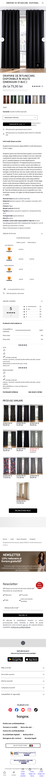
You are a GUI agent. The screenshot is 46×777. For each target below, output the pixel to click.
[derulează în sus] (23, 643)
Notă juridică (28, 735)
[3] (18, 69)
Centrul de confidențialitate (13, 731)
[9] (33, 69)
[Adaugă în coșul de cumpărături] (37, 65)
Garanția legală (30, 738)
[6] (25, 69)
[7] (28, 69)
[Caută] (43, 3)
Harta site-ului (26, 727)
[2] (15, 69)
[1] (13, 69)
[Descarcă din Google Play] (15, 659)
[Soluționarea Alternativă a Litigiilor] (23, 754)
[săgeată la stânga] (2, 39)
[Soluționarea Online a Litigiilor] (23, 762)
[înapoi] (3, 3)
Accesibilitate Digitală (11, 735)
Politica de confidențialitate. (21, 627)
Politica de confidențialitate (13, 724)
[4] (20, 69)
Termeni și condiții (10, 727)
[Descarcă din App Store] (31, 659)
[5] (23, 69)
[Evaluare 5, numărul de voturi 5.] (36, 86)
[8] (30, 69)
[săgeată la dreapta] (44, 39)
